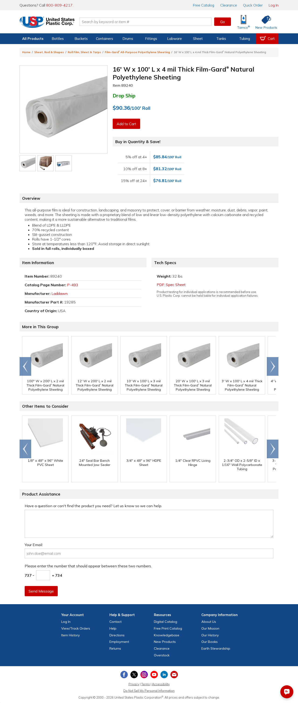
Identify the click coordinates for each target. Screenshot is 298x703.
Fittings (151, 38)
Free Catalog (168, 628)
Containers (104, 38)
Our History (210, 635)
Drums (127, 38)
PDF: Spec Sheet (171, 284)
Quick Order (253, 5)
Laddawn (59, 293)
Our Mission (210, 628)
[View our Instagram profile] (144, 674)
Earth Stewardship (215, 648)
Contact (115, 622)
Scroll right (272, 366)
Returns (115, 648)
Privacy (134, 684)
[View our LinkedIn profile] (164, 674)
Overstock (161, 655)
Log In (273, 5)
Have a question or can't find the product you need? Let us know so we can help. (93, 505)
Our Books (209, 642)
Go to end (25, 366)
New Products (165, 642)
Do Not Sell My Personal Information (149, 691)
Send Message (41, 591)
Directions (117, 635)
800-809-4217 (59, 5)
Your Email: (34, 544)
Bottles (58, 38)
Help (112, 628)
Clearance (228, 5)
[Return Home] (47, 22)
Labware (174, 38)
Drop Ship (124, 96)
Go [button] (222, 21)
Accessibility (161, 684)
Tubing (244, 38)
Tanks (221, 38)
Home (26, 52)
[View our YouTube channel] (154, 674)
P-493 (72, 285)
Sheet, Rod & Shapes (49, 52)
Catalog (203, 5)
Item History (70, 635)
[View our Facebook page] (124, 674)
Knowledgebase (166, 635)
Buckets (81, 38)
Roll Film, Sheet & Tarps (84, 52)
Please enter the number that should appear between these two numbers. (88, 566)
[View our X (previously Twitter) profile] (134, 674)
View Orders (75, 628)
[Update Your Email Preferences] (174, 674)
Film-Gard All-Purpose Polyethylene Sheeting (137, 52)
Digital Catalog (165, 622)
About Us (208, 622)
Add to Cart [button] (126, 123)
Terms (145, 684)
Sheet (198, 38)
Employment (119, 642)
